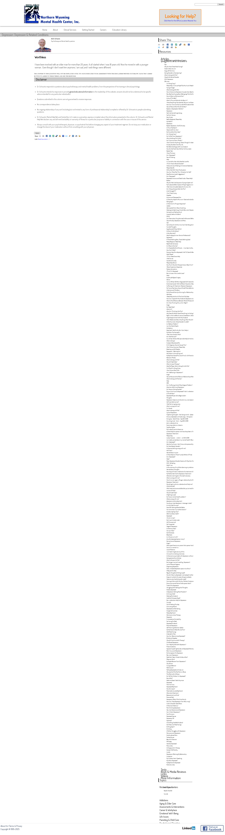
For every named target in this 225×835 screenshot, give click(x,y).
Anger (168, 305)
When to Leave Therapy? (173, 364)
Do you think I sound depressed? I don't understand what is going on (179, 391)
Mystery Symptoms (172, 269)
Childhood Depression (172, 642)
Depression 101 (170, 718)
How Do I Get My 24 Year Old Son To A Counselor (179, 149)
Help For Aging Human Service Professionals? (179, 235)
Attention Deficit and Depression (175, 387)
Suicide (166, 794)
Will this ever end (171, 522)
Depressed (169, 516)
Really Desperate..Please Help (174, 119)
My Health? (169, 121)
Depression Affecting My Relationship (176, 754)
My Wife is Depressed (172, 760)
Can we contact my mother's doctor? (176, 509)
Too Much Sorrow (171, 115)
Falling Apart (170, 201)
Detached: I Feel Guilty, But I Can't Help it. (178, 330)
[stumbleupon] (53, 136)
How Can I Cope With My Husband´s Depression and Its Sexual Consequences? (179, 299)
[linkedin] (50, 136)
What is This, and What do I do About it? (177, 100)
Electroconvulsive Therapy (174, 615)
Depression (169, 111)
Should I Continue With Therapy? (176, 640)
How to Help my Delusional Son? (175, 96)
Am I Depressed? (171, 155)
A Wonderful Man (171, 634)
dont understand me (172, 423)
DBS (168, 383)
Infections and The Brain (173, 290)
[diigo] (66, 136)
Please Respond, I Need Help (174, 242)
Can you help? (170, 531)
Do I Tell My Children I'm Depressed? (176, 676)
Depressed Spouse (171, 716)
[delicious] (57, 136)
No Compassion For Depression (175, 653)
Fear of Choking (171, 157)
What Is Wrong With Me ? (171, 75)
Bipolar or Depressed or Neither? (175, 109)
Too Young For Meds (172, 621)
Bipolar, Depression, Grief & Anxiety (176, 126)
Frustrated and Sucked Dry (174, 619)
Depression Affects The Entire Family (176, 699)
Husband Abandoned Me (173, 343)
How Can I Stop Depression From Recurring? (178, 701)
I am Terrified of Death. (173, 326)
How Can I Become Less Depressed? (176, 636)
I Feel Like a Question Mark (174, 334)
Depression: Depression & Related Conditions (25, 35)
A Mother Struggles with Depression (176, 731)
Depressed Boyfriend (172, 687)
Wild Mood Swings (171, 632)
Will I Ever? (169, 450)
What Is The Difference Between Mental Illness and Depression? (179, 301)
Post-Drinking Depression (173, 708)
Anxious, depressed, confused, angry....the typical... (179, 417)
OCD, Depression (168, 79)
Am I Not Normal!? (171, 336)
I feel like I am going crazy (173, 404)
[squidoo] (70, 136)
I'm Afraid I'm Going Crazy (173, 368)
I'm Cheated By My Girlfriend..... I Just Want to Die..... (179, 248)
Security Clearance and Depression (176, 710)
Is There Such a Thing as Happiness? (176, 204)
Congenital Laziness (172, 611)
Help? (168, 459)
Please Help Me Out (172, 263)
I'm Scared (169, 408)
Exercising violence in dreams (174, 425)
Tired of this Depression (173, 585)
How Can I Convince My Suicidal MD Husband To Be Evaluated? (179, 104)
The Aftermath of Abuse (173, 674)
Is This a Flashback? (172, 128)
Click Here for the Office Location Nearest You (180, 20)
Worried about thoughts (173, 469)
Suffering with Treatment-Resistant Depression (179, 286)
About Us (4, 826)
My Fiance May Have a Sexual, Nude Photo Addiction (179, 288)
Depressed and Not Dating (173, 609)
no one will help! (171, 490)
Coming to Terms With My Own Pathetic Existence (179, 581)
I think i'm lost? (171, 518)
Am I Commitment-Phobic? (174, 140)
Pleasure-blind (171, 659)
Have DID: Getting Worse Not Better (176, 507)
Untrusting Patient (172, 606)
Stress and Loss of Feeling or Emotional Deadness (179, 166)
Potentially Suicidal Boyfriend (175, 691)
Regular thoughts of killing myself (176, 573)
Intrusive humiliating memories (175, 554)
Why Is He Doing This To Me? (174, 138)
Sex (165, 62)
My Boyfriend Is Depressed (173, 763)
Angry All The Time (169, 71)
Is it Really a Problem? (172, 324)
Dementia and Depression (173, 541)
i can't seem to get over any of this (175, 552)
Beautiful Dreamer (172, 739)
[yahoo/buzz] (60, 136)
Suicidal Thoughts (171, 227)
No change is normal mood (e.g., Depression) (178, 562)
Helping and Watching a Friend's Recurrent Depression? (179, 210)
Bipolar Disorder (168, 791)
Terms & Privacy (15, 826)
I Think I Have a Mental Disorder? (175, 164)
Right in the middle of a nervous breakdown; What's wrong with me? (179, 315)
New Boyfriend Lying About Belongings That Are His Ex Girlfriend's (179, 94)
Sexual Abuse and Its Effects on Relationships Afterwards (179, 377)
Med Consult (170, 668)
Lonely (168, 752)
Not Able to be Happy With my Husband (177, 147)
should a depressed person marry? (176, 539)
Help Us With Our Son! (172, 130)
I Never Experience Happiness (174, 267)
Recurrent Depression (172, 655)
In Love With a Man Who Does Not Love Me (178, 161)
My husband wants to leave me (175, 429)
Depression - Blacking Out (173, 351)
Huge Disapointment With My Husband (177, 317)
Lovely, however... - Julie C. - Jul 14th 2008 (178, 438)
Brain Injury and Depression (174, 651)
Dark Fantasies (170, 533)
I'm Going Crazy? (171, 83)
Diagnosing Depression (173, 566)
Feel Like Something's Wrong (174, 113)
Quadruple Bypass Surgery (174, 277)
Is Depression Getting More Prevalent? (177, 592)
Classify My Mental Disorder (171, 77)
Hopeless (169, 195)
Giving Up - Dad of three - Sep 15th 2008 (177, 419)
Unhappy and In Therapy (173, 748)
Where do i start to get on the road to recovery (178, 476)
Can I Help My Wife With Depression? (176, 644)
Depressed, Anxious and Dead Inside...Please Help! (179, 178)
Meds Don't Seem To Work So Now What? (177, 657)
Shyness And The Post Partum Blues (176, 672)
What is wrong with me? (173, 406)
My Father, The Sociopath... (173, 332)
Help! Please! (170, 254)
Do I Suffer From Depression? (174, 136)
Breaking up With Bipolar (173, 349)
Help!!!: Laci (170, 465)
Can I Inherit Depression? (173, 712)
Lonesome (169, 756)
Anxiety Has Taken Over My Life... (175, 145)
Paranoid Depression (172, 625)
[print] (43, 136)
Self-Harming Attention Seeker (175, 628)
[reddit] (76, 136)
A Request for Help (171, 571)
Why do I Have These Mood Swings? (173, 66)
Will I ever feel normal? (173, 402)
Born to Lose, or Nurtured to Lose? (175, 273)
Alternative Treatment (172, 693)
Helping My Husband (172, 596)
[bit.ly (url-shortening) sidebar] (80, 136)
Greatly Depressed (171, 590)
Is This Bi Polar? (171, 393)
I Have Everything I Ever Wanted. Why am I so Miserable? (179, 102)
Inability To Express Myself (173, 598)
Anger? (168, 543)
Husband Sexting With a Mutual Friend (174, 60)
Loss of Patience (171, 549)
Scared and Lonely (171, 261)
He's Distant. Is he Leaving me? (175, 353)
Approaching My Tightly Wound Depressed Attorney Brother (179, 649)
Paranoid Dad (170, 697)
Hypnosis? (169, 720)
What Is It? (169, 309)
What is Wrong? (171, 341)
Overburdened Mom (172, 735)
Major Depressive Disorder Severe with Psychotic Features (179, 461)
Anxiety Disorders (168, 787)
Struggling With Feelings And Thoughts (177, 587)
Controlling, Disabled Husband (175, 722)
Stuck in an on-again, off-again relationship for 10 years (179, 480)
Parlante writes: (171, 765)
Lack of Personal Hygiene (173, 564)
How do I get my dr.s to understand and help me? (179, 484)
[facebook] (47, 136)
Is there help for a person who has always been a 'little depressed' (179, 431)
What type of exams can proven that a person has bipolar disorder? (179, 545)
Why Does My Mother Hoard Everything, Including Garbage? (179, 313)
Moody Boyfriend (171, 613)
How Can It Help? (171, 250)
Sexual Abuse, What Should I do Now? (177, 107)
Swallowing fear (171, 427)
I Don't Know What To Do (173, 370)
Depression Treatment (172, 433)
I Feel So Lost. (170, 258)
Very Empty (170, 117)
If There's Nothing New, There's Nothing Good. (178, 239)
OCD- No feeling (171, 463)
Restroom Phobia (171, 358)
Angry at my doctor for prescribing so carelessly (179, 577)
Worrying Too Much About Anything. (176, 208)
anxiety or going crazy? (173, 512)
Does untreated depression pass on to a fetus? (179, 568)
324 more (166, 81)
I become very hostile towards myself (176, 579)
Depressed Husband (172, 623)
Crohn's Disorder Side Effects (174, 703)
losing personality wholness (174, 558)
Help (168, 159)
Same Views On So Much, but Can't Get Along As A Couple (179, 225)
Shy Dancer (170, 663)
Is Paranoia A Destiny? (172, 706)
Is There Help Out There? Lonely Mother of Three (179, 455)
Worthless (169, 294)
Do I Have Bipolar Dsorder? (173, 446)
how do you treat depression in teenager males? (179, 503)
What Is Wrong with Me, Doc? (174, 379)
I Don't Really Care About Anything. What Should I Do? (179, 320)
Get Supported (170, 524)
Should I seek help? (172, 493)
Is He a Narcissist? (171, 233)
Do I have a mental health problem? (176, 497)
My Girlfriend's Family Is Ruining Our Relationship (179, 292)
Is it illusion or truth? (172, 537)
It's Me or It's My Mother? (173, 231)
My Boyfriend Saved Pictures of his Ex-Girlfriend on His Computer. (179, 355)
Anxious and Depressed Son (174, 197)
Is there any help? (171, 528)
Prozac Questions (171, 647)
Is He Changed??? (171, 191)
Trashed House (170, 737)
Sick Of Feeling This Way (173, 604)
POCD (168, 216)
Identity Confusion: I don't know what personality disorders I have (179, 444)
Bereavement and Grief (173, 695)
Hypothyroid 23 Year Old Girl (174, 229)
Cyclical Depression (172, 412)
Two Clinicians (170, 714)
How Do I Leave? (171, 689)
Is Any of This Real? (171, 98)
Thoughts (169, 398)
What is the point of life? (173, 560)
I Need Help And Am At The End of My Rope (178, 296)
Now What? (170, 678)
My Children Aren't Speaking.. (174, 758)
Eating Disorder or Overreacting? (173, 73)
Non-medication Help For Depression (176, 600)
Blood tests (169, 535)
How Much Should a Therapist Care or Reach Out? (179, 265)
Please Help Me (170, 168)
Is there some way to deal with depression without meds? (179, 556)
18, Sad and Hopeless (172, 638)
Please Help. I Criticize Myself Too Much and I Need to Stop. (179, 85)
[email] (40, 136)
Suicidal (169, 602)
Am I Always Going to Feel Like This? (176, 189)
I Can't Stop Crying (171, 193)
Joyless (168, 206)
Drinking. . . (170, 729)
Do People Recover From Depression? (176, 661)
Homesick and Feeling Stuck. (174, 212)
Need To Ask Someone (172, 244)
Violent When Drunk (170, 69)
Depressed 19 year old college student (176, 396)
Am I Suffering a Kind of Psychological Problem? (179, 385)
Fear (165, 64)
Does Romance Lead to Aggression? (176, 174)
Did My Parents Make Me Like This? (176, 630)
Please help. (170, 436)
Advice (168, 280)
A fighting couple (171, 495)
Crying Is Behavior (171, 666)
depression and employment (174, 501)
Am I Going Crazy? (171, 134)
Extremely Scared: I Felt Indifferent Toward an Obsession (179, 284)
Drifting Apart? (171, 727)
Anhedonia (169, 328)
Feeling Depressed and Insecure (175, 670)
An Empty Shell (171, 594)
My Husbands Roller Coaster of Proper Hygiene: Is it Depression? (179, 185)
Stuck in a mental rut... (173, 547)
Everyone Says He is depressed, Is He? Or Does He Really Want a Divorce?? (179, 252)
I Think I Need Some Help (173, 256)
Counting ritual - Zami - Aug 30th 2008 (177, 421)
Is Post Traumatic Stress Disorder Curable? (178, 322)
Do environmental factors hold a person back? (179, 583)
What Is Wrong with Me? (173, 360)
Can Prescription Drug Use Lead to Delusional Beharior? (179, 218)
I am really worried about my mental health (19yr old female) (179, 440)
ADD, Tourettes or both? (173, 514)
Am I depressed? (171, 442)
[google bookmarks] (63, 136)
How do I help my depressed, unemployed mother (179, 575)
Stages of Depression (172, 526)
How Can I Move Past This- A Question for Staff (179, 172)
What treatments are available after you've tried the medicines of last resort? (179, 488)
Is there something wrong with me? (176, 448)
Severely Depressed (172, 744)
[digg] (73, 136)
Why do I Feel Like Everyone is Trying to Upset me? (179, 182)
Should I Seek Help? (172, 362)
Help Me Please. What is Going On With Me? (178, 366)
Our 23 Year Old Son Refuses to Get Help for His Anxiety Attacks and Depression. (179, 339)
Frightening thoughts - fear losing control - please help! (179, 415)
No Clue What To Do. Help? (173, 132)
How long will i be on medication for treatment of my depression (179, 471)
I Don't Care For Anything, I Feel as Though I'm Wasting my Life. (179, 142)
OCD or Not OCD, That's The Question (176, 170)
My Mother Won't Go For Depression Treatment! (179, 474)
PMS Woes (169, 741)
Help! (168, 275)
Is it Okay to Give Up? (172, 246)
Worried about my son (172, 452)
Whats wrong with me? (173, 499)
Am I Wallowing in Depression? (175, 372)
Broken (168, 180)
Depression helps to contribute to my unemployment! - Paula (179, 400)
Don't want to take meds (173, 520)
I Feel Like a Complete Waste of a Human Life (179, 187)
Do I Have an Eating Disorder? (174, 389)
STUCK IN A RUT (171, 486)
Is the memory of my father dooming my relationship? (179, 467)
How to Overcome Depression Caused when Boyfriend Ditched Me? (179, 92)
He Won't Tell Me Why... (172, 750)
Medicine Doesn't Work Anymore (175, 680)
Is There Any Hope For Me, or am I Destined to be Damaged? (179, 199)
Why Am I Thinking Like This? (175, 311)
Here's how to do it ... (43, 139)
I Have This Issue (171, 153)
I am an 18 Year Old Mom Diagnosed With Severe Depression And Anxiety (179, 282)
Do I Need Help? (171, 307)
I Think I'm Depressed (172, 271)
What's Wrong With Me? (173, 90)
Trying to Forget (171, 88)
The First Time (170, 684)
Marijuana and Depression (173, 733)
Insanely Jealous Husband (174, 214)
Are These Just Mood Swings (174, 725)
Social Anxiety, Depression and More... (176, 220)
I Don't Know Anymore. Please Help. (176, 347)
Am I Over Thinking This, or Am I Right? (177, 303)
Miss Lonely (170, 746)
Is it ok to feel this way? (173, 505)
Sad (168, 223)
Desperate (169, 617)
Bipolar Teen (170, 151)
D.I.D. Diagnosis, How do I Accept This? (176, 345)
